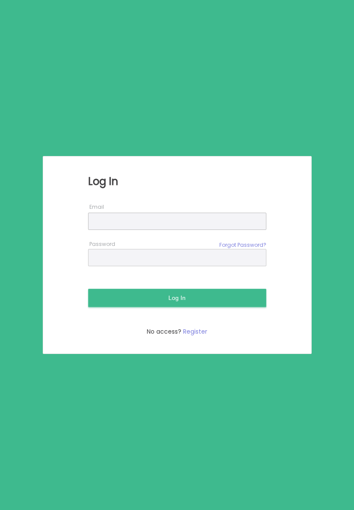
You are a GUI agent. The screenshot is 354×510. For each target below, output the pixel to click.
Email (96, 206)
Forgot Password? (242, 245)
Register (195, 331)
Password (102, 244)
